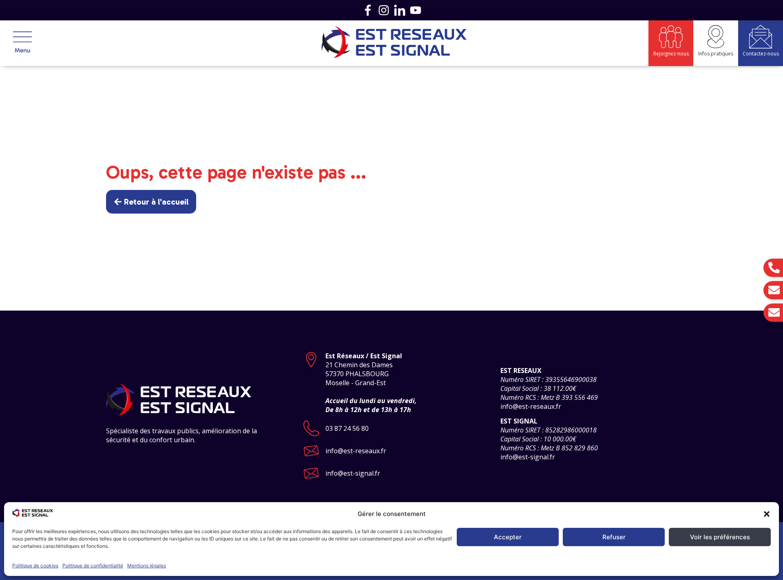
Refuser (614, 537)
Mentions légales (146, 565)
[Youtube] (415, 10)
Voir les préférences (720, 537)
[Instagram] (383, 10)
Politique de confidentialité (92, 565)
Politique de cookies (35, 565)
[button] (767, 514)
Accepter (508, 537)
